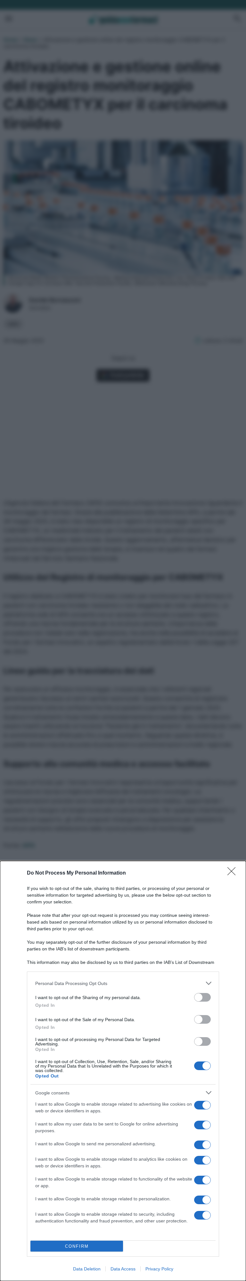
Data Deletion (87, 1268)
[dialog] (123, 1071)
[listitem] (123, 983)
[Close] (233, 873)
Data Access (123, 1268)
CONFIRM (77, 1246)
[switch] (202, 997)
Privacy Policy (159, 1268)
